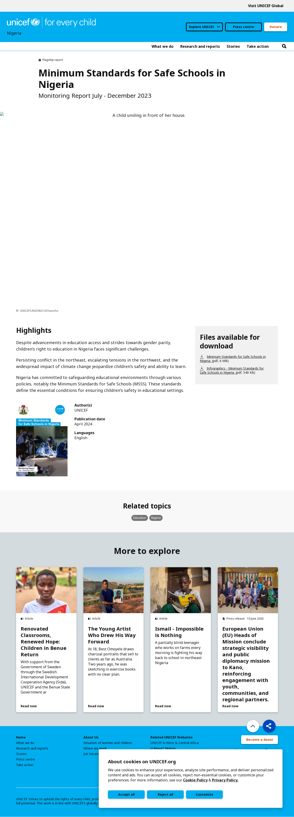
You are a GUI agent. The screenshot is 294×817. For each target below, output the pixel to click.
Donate (276, 27)
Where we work (95, 748)
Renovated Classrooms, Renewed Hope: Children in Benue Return (43, 641)
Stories (21, 754)
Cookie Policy (195, 780)
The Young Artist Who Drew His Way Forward (112, 635)
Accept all (126, 794)
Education (139, 518)
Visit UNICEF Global (265, 5)
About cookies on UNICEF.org (142, 761)
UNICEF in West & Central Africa (174, 743)
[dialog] (191, 778)
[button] (269, 726)
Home (21, 737)
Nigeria (156, 518)
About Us (91, 737)
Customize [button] (204, 794)
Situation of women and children (107, 743)
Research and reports (32, 748)
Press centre (243, 27)
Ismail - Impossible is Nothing (179, 631)
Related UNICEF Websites (171, 737)
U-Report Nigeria (162, 748)
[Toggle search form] (284, 46)
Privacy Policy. (225, 780)
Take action (25, 765)
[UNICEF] (51, 22)
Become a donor (259, 739)
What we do (25, 743)
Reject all (165, 794)
